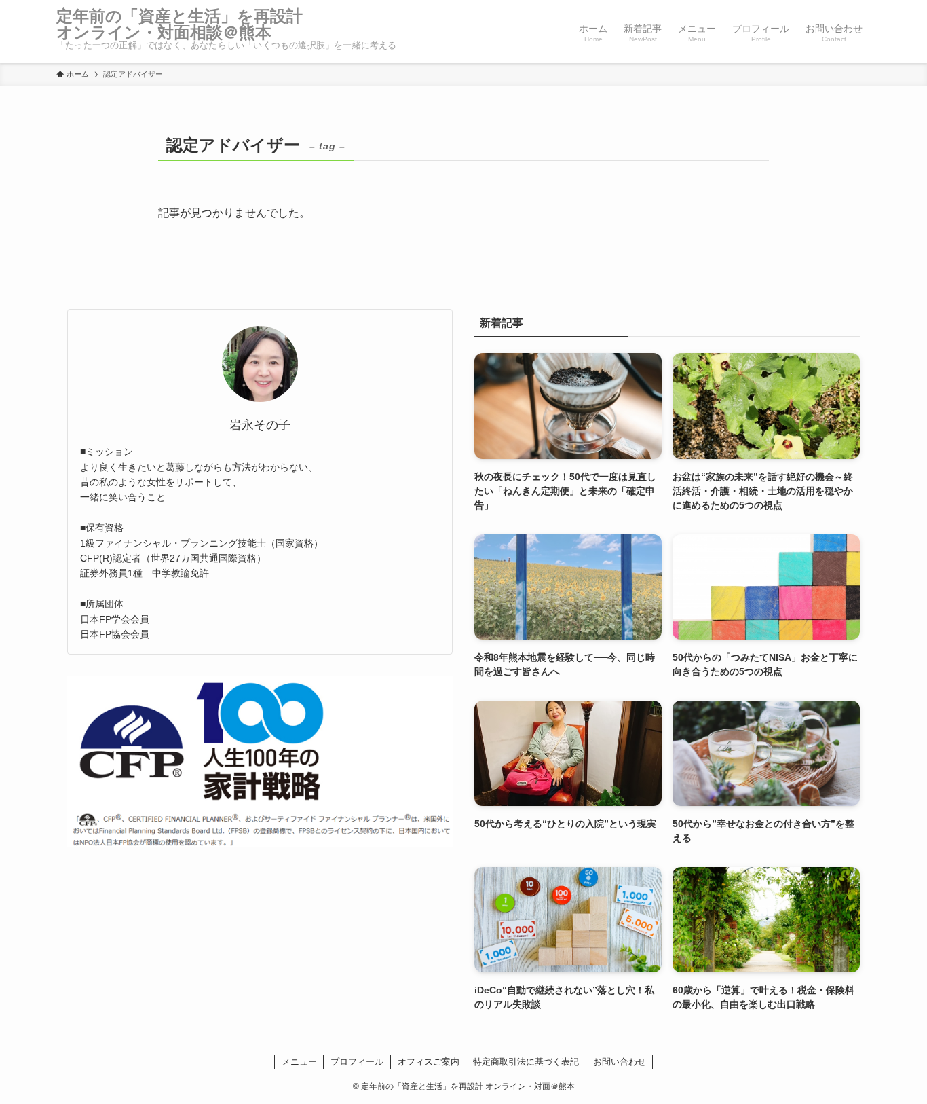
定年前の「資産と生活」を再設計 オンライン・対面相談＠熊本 (187, 24)
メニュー (299, 1061)
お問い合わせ (619, 1061)
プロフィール (356, 1061)
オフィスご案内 (428, 1061)
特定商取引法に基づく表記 (526, 1061)
